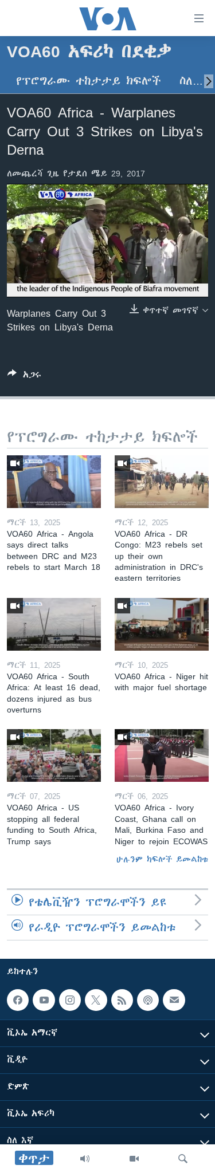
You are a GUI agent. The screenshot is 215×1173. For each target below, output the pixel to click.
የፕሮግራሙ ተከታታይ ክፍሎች (88, 81)
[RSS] (122, 1000)
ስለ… (191, 81)
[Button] (24, 376)
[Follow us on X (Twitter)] (96, 1000)
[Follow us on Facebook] (18, 1000)
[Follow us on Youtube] (43, 1000)
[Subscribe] (174, 1000)
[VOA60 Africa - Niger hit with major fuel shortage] (162, 624)
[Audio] (85, 1158)
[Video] (134, 1158)
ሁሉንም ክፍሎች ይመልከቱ (162, 859)
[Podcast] (148, 1000)
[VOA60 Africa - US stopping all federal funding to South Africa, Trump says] (54, 755)
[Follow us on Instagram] (70, 1000)
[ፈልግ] (183, 1158)
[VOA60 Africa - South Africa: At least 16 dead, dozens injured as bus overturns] (54, 624)
